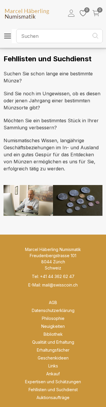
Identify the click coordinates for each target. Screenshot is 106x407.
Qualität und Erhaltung (53, 342)
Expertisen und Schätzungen (53, 381)
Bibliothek (53, 334)
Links (53, 365)
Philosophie (53, 318)
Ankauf (53, 373)
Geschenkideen (53, 357)
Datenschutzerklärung (53, 310)
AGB (53, 302)
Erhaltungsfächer (53, 349)
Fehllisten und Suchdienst (53, 389)
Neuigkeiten (53, 326)
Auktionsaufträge (53, 397)
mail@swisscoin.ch (60, 284)
